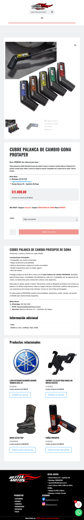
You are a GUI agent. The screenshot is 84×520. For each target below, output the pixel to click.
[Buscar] (52, 12)
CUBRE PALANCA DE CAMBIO (46, 207)
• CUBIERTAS (18, 504)
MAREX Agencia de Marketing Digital (47, 518)
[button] (75, 45)
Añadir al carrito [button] (20, 394)
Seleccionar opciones (22, 449)
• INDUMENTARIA (19, 506)
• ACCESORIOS (18, 499)
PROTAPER (62, 207)
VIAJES (17, 511)
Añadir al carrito (48, 232)
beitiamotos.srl (52, 500)
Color (12, 218)
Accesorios (28, 207)
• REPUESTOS (18, 509)
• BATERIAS (17, 501)
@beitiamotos (51, 505)
